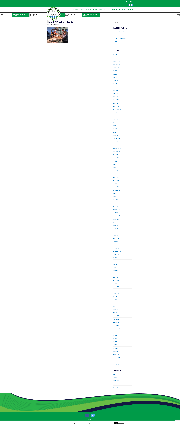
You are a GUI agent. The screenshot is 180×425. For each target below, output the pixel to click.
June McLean (116, 35)
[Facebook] (129, 5)
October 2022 (116, 151)
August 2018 (116, 293)
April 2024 (115, 96)
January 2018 (116, 316)
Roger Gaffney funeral (118, 44)
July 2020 (115, 222)
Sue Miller (115, 41)
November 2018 (116, 283)
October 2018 (116, 287)
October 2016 (116, 364)
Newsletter (115, 387)
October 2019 (116, 248)
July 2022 (115, 161)
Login (131, 1)
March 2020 (116, 232)
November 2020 (117, 209)
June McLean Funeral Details (120, 32)
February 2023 (116, 138)
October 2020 (116, 212)
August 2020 (116, 219)
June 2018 (115, 299)
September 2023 (117, 116)
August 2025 (116, 67)
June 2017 (115, 338)
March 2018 (115, 309)
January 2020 (116, 238)
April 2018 (115, 306)
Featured (115, 377)
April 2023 (115, 132)
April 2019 (115, 267)
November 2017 (116, 322)
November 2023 (117, 112)
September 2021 (117, 190)
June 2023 (115, 125)
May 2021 (115, 196)
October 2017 (116, 325)
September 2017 (117, 329)
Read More (121, 423)
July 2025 (115, 71)
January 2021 (116, 203)
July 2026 (115, 54)
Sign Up (127, 1)
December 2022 (117, 145)
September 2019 (117, 251)
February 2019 (116, 274)
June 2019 (115, 261)
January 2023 (116, 141)
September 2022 (117, 154)
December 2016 (116, 358)
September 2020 (117, 216)
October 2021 (116, 187)
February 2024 (116, 103)
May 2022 (115, 167)
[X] (132, 5)
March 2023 (115, 135)
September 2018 (117, 290)
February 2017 (116, 351)
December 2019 (116, 241)
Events (114, 374)
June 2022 (115, 164)
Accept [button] (115, 423)
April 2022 (115, 170)
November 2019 (116, 245)
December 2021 (116, 180)
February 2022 (116, 174)
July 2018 (115, 296)
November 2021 (116, 183)
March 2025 (116, 83)
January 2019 (116, 277)
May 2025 (115, 77)
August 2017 (116, 332)
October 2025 (116, 64)
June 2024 (115, 90)
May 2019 (115, 264)
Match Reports (116, 380)
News (114, 384)
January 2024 (116, 106)
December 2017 (116, 319)
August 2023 (116, 119)
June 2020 (115, 225)
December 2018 (116, 280)
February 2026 (116, 61)
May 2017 (115, 341)
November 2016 (116, 361)
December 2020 (117, 206)
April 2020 (115, 229)
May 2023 (115, 129)
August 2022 (116, 158)
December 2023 (117, 109)
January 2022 (116, 177)
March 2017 (115, 348)
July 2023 (115, 122)
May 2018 (115, 303)
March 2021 (115, 199)
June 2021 (115, 193)
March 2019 (115, 270)
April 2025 (115, 80)
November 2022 (117, 148)
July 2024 (115, 87)
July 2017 (115, 335)
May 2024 (115, 93)
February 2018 (116, 312)
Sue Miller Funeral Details (119, 38)
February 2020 (116, 235)
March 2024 (116, 100)
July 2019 (115, 258)
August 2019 (116, 254)
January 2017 (116, 354)
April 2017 (115, 345)
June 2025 (115, 74)
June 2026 (115, 58)
